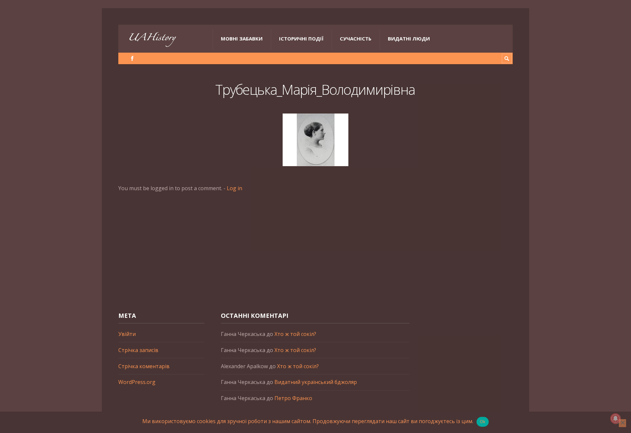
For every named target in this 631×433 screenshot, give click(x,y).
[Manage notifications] (615, 418)
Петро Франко (293, 398)
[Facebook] (132, 58)
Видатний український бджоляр (315, 382)
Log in (234, 188)
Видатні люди (409, 38)
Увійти (127, 334)
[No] (622, 423)
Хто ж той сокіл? (295, 334)
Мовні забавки (242, 38)
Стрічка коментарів (144, 366)
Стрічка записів (138, 350)
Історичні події (301, 38)
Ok (483, 421)
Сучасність (355, 38)
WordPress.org (136, 382)
